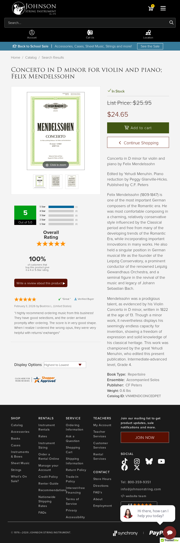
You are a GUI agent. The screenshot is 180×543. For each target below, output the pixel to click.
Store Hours (102, 478)
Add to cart (140, 127)
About (98, 499)
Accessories (20, 431)
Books (15, 438)
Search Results (53, 57)
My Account (102, 425)
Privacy (71, 510)
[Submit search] (171, 22)
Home (15, 57)
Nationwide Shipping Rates (47, 501)
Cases (16, 445)
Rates (42, 436)
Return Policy (76, 469)
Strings (16, 469)
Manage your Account (48, 467)
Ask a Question (73, 438)
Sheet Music (20, 463)
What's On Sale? (19, 478)
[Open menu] (163, 8)
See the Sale (150, 46)
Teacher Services (99, 433)
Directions (101, 485)
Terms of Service (72, 501)
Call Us (90, 37)
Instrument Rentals (46, 427)
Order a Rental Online (48, 456)
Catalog (31, 57)
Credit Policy (48, 476)
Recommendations (52, 490)
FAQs (42, 512)
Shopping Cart (73, 449)
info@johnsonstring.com (141, 489)
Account (31, 37)
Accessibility (75, 517)
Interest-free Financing (75, 490)
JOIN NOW (145, 437)
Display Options (28, 365)
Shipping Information (74, 460)
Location (148, 37)
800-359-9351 (139, 482)
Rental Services (99, 456)
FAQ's (97, 492)
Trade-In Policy (72, 478)
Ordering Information (74, 427)
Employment (102, 505)
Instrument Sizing (46, 445)
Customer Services (100, 445)
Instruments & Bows (20, 454)
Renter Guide (48, 483)
